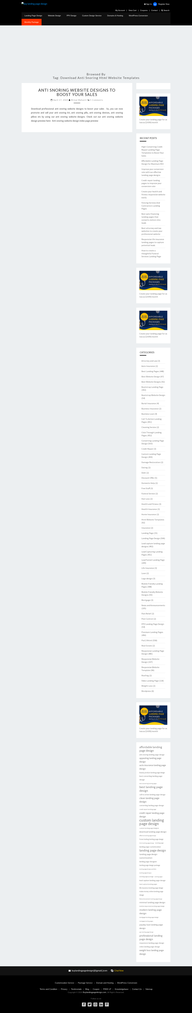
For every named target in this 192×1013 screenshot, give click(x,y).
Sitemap (148, 989)
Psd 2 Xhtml (146, 640)
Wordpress (146, 691)
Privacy (64, 989)
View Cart (132, 10)
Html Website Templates (152, 519)
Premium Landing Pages (152, 632)
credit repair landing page (147, 809)
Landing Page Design (33, 16)
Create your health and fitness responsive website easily (153, 194)
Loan (143, 573)
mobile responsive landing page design (152, 906)
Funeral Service (148, 493)
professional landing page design (150, 937)
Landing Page (147, 533)
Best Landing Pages (150, 371)
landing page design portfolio (147, 869)
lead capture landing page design (152, 880)
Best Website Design (150, 376)
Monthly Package (31, 22)
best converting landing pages (148, 783)
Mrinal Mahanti (79, 100)
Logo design (146, 578)
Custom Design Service (91, 16)
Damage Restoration (150, 462)
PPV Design (71, 16)
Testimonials (76, 989)
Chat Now (119, 971)
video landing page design (149, 946)
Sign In (149, 4)
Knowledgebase (121, 989)
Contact (154, 10)
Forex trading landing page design (151, 839)
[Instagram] (95, 1004)
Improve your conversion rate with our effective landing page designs (152, 172)
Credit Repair (147, 448)
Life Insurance (147, 568)
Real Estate (146, 645)
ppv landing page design (146, 932)
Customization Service (64, 983)
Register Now (163, 4)
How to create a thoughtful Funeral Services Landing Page (151, 253)
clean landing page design (149, 800)
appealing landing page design (150, 760)
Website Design (54, 16)
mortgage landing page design (149, 917)
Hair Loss (145, 498)
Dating (144, 467)
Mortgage (145, 600)
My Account (120, 10)
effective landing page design (147, 835)
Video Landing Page (150, 680)
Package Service (85, 983)
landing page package (146, 877)
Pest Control (147, 618)
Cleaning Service (148, 427)
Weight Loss (146, 685)
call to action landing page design (152, 794)
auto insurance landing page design (152, 767)
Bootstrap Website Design (153, 395)
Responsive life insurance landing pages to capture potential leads (152, 242)
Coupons (144, 10)
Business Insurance (149, 408)
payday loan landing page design (151, 926)
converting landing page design (151, 805)
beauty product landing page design (152, 773)
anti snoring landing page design (151, 754)
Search (166, 10)
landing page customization (150, 847)
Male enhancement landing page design (150, 899)
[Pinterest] (107, 1004)
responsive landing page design (151, 943)
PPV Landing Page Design (152, 624)
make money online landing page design (151, 893)
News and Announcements (153, 605)
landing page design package (149, 865)
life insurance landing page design (151, 888)
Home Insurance (148, 514)
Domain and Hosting (105, 983)
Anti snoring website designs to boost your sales (76, 92)
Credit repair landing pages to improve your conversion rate (151, 183)
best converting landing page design (150, 778)
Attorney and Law (149, 361)
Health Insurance (149, 509)
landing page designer (148, 861)
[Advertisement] (96, 50)
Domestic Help (148, 483)
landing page (159, 843)
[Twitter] (90, 1004)
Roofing (145, 675)
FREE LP (107, 989)
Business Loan (147, 414)
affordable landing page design (150, 748)
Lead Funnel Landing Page (153, 560)
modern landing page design (150, 911)
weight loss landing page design (151, 952)
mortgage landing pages (146, 921)
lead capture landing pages (148, 884)
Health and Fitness (149, 504)
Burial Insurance (148, 403)
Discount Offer (147, 478)
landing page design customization (148, 856)
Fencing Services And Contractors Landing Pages (150, 205)
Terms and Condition (48, 989)
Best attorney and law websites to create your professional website (151, 231)
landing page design (152, 850)
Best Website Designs (151, 381)
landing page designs (145, 873)
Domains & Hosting (115, 16)
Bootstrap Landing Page (152, 387)
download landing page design (152, 832)
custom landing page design (151, 821)
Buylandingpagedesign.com (94, 992)
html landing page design (146, 843)
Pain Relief (146, 613)
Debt (143, 472)
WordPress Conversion (138, 16)
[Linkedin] (101, 1004)
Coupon (96, 989)
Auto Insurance (148, 366)
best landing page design (151, 788)
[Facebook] (84, 1004)
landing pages (159, 877)
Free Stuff (145, 488)
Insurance (145, 528)
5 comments (96, 100)
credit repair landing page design (151, 814)
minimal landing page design (152, 902)
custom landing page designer (149, 828)
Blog (87, 989)
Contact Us (137, 989)
